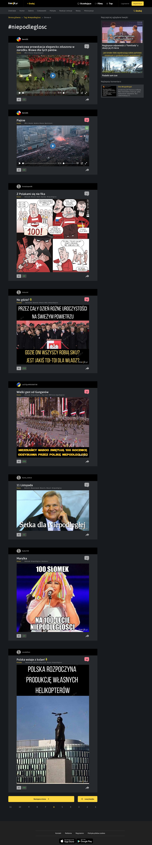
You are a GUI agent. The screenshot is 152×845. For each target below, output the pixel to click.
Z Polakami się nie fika (31, 194)
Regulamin (80, 833)
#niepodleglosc (38, 53)
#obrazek (27, 197)
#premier (36, 302)
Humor (22, 11)
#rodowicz (45, 561)
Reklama (68, 833)
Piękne (21, 120)
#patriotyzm (48, 123)
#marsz (30, 53)
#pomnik (36, 662)
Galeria (31, 11)
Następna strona (40, 799)
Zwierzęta (12, 11)
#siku (46, 302)
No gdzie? (23, 299)
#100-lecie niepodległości (57, 395)
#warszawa (29, 662)
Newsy (78, 11)
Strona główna (14, 17)
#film (26, 53)
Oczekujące (85, 3)
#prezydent (28, 302)
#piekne (36, 123)
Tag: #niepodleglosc (32, 17)
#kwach (48, 488)
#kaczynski (42, 662)
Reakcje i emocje (65, 11)
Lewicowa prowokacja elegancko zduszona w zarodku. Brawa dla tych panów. (45, 48)
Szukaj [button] (139, 11)
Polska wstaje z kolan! (31, 659)
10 (20, 807)
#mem (38, 197)
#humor (33, 197)
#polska (43, 197)
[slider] (39, 93)
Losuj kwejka (89, 799)
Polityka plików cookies (96, 833)
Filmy (100, 3)
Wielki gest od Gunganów (33, 392)
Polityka (53, 11)
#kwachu (43, 488)
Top (111, 3)
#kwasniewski (35, 488)
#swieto (30, 123)
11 (11, 807)
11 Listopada (25, 485)
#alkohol (27, 488)
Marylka (22, 558)
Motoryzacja (89, 11)
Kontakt (58, 833)
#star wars (45, 395)
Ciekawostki (41, 11)
